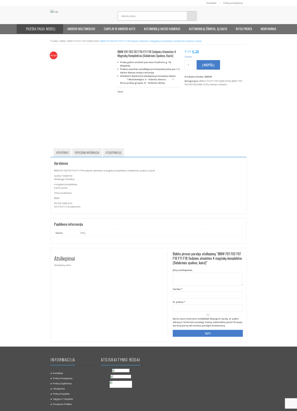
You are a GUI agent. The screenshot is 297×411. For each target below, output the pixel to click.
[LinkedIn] (142, 91)
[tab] (62, 152)
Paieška (191, 16)
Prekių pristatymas (233, 2)
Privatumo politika (62, 404)
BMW (63, 41)
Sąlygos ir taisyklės (63, 398)
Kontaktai (211, 2)
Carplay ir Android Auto (119, 29)
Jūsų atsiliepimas (182, 270)
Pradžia (54, 41)
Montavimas (268, 29)
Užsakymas (59, 388)
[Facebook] (126, 91)
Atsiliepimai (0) (113, 153)
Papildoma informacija (87, 153)
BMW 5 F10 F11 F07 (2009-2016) (83, 41)
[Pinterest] (137, 91)
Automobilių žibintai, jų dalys (208, 29)
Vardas (177, 289)
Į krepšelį (208, 65)
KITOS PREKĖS (244, 29)
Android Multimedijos (81, 29)
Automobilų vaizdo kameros (162, 29)
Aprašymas (62, 153)
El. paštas (179, 302)
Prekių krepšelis (61, 393)
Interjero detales (218, 84)
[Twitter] (131, 91)
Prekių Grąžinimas (62, 383)
